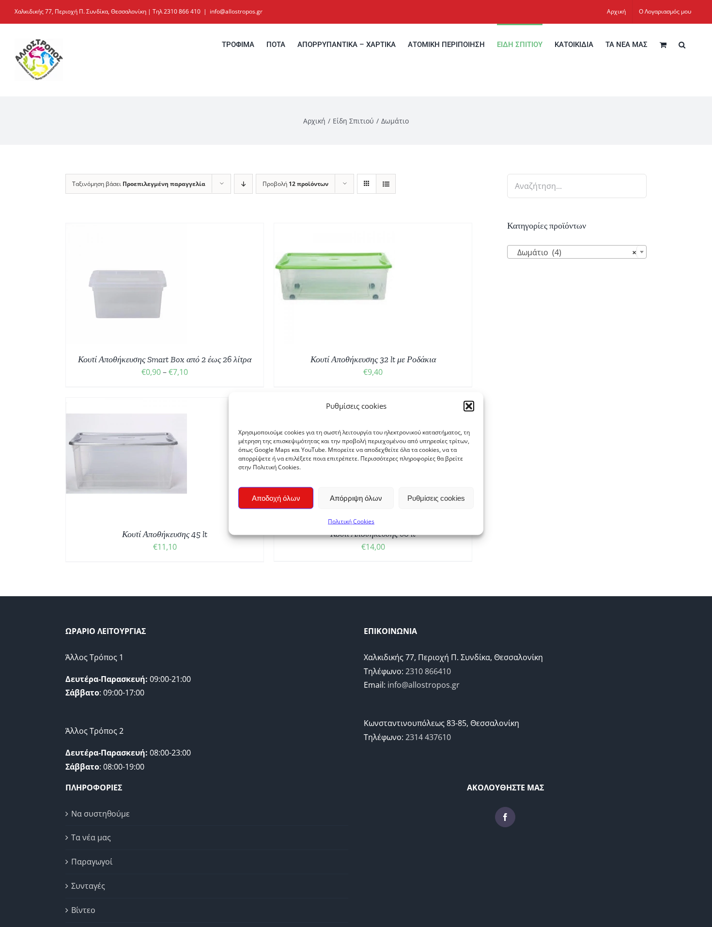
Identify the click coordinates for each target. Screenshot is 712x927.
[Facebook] (505, 817)
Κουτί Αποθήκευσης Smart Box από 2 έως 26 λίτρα (164, 359)
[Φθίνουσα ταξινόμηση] (243, 184)
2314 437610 (428, 737)
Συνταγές (88, 886)
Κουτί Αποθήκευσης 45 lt (164, 534)
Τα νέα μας (91, 837)
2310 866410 (428, 671)
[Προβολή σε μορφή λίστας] (385, 183)
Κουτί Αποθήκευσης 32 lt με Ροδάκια (373, 359)
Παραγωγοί (91, 861)
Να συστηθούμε (100, 813)
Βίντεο (83, 910)
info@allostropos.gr (236, 11)
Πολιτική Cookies (351, 521)
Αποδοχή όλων (276, 498)
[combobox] (577, 252)
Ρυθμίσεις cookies (436, 498)
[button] (469, 406)
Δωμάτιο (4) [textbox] (573, 252)
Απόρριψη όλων (356, 498)
